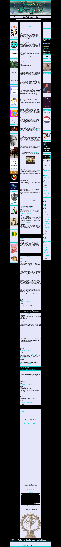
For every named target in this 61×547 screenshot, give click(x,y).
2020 (44, 203)
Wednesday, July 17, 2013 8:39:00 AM (26, 363)
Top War (45, 242)
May (45, 229)
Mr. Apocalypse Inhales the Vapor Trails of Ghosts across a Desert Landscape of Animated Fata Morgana (47, 183)
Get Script (45, 54)
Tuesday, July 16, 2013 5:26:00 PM (25, 222)
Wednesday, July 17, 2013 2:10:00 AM (26, 321)
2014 (44, 208)
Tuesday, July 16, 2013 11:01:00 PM (25, 313)
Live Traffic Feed (47, 38)
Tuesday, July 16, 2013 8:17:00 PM (25, 256)
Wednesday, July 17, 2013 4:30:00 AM (26, 350)
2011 (44, 234)
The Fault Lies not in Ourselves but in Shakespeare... (47, 219)
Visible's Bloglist (21, 19)
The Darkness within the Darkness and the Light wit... (47, 221)
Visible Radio (45, 186)
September (46, 212)
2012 (44, 233)
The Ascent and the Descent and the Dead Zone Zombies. (47, 228)
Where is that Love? (46, 190)
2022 (44, 202)
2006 (44, 238)
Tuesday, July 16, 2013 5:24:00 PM (25, 213)
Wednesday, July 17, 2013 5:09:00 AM (26, 357)
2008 (44, 236)
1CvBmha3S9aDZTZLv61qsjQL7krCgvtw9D (14, 37)
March (45, 231)
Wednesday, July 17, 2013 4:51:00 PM (26, 384)
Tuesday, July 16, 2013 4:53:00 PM (25, 207)
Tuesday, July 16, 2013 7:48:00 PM (25, 238)
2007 (44, 237)
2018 (44, 205)
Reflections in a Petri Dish (46, 169)
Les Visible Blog (46, 181)
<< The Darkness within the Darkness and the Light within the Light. (23, 413)
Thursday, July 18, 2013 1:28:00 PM (25, 409)
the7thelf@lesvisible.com (35, 545)
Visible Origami (48, 42)
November (46, 210)
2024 (44, 200)
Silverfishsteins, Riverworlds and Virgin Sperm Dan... (47, 223)
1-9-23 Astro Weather (46, 255)
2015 (44, 207)
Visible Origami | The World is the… (47, 48)
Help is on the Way (46, 195)
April (45, 230)
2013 (44, 209)
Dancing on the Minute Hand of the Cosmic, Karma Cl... (47, 217)
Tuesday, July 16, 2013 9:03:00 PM (25, 306)
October (46, 211)
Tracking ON (49, 54)
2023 (44, 201)
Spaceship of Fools (46, 257)
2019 (44, 204)
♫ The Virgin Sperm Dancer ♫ (34, 152)
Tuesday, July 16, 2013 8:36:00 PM (25, 301)
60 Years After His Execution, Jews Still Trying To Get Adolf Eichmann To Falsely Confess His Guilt (46, 249)
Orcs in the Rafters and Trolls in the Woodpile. (47, 215)
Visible (21, 365)
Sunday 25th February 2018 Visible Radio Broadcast (46, 188)
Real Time (47, 54)
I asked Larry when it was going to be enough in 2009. (27, 354)
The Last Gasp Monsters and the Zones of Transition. (47, 225)
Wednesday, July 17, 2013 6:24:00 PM (26, 402)
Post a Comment (22, 411)
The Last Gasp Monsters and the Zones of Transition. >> (37, 413)
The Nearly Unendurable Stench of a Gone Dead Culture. (28, 369)
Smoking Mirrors (46, 175)
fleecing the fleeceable (31, 127)
